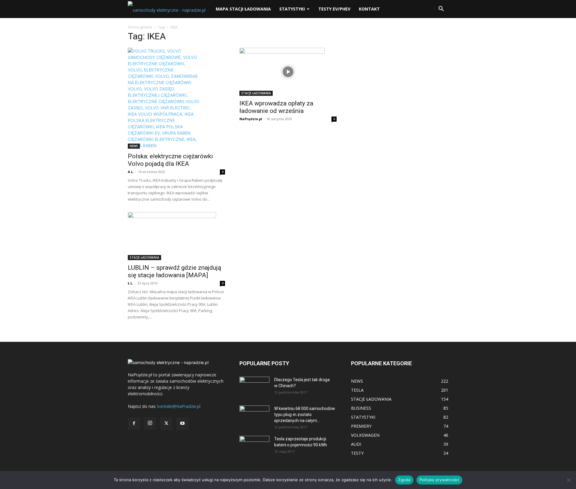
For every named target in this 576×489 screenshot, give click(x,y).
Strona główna (140, 27)
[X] (166, 424)
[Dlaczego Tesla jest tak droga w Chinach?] (254, 387)
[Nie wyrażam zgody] (569, 480)
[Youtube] (182, 424)
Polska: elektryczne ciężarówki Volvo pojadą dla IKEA (170, 160)
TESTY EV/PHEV (334, 9)
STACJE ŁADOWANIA (256, 93)
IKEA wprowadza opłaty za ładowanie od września (276, 107)
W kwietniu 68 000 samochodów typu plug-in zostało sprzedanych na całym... (304, 414)
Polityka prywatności (439, 479)
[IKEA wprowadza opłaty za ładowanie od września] (288, 72)
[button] (441, 9)
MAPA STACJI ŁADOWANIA (243, 9)
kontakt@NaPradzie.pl (179, 406)
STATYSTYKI (292, 9)
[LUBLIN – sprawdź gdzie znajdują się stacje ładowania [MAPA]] (176, 236)
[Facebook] (134, 424)
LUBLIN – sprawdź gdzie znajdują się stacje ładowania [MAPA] (174, 271)
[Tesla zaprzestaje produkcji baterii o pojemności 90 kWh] (254, 442)
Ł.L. (130, 283)
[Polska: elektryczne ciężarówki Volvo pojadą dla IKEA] (176, 98)
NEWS (134, 146)
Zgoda (404, 479)
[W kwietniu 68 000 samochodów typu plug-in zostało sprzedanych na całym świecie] (254, 413)
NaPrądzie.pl (250, 119)
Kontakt (369, 9)
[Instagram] (150, 423)
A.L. (131, 171)
